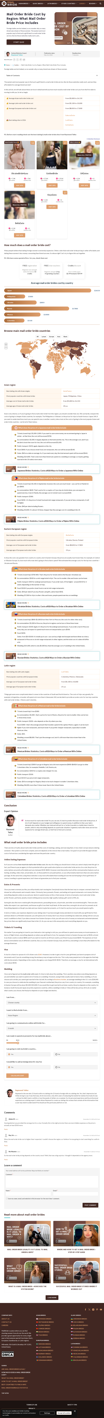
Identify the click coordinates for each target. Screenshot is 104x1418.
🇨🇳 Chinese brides (43, 1328)
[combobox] (52, 1003)
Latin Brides (52, 3)
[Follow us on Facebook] (85, 1309)
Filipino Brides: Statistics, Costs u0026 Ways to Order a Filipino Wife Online (48, 521)
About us (5, 1319)
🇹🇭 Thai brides (42, 1335)
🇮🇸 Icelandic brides (44, 1357)
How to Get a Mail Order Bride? (15, 1381)
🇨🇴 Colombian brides (79, 1357)
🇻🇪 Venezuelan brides (80, 1350)
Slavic (65, 336)
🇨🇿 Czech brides (77, 1322)
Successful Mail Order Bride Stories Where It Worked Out (76, 1288)
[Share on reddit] (24, 59)
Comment (9, 1174)
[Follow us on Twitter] (89, 1309)
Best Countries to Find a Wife (14, 1384)
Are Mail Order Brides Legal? (13, 1369)
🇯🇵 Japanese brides (43, 1319)
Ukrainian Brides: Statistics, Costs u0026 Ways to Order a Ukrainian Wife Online (50, 606)
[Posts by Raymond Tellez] (8, 54)
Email (55, 1190)
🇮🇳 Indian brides (42, 1332)
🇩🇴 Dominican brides (79, 1347)
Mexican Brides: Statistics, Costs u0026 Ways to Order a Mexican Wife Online (49, 751)
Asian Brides (23, 3)
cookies (14, 1411)
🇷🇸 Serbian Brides (78, 1338)
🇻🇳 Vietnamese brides (45, 1322)
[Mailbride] (9, 3)
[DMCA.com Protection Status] (8, 1356)
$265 (40, 954)
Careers (5, 1325)
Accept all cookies (64, 1413)
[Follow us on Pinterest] (97, 1309)
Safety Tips (72, 1405)
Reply (6, 1129)
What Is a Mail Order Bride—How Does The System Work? (27, 1288)
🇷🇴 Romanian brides (44, 1360)
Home (8, 65)
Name (8, 1190)
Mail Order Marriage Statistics (15, 1388)
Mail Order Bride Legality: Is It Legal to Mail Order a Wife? (27, 1251)
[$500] (18, 1043)
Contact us (6, 1322)
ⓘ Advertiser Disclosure (93, 139)
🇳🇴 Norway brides (43, 1354)
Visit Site (19, 185)
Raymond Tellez (17, 55)
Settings (47, 1413)
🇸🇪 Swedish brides (43, 1344)
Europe (51, 336)
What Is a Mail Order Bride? (13, 1378)
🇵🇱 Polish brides (77, 1328)
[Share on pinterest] (20, 59)
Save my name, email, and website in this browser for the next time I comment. (34, 1198)
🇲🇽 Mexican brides (78, 1354)
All (37, 336)
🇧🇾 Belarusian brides (79, 1325)
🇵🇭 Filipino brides (43, 1325)
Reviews (92, 3)
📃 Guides (15, 65)
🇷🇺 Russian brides (78, 1335)
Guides (82, 3)
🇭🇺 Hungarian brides (44, 1350)
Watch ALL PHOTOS (84, 155)
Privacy (32, 1408)
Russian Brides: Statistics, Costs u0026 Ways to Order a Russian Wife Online (48, 658)
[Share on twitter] (17, 59)
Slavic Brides (38, 3)
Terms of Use (31, 1405)
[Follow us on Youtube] (100, 1309)
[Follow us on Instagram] (93, 1309)
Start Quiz (19, 42)
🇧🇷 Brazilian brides (79, 1360)
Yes (12, 1054)
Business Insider (60, 979)
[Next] (5, 154)
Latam (44, 336)
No (59, 1054)
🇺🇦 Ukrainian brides (79, 1319)
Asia (58, 336)
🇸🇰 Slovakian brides (79, 1332)
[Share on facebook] (14, 59)
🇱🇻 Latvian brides (43, 1347)
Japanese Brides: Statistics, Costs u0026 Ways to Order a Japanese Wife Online (50, 470)
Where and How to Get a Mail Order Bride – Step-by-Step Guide (76, 1251)
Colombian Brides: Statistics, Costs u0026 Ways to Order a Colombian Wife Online (51, 796)
